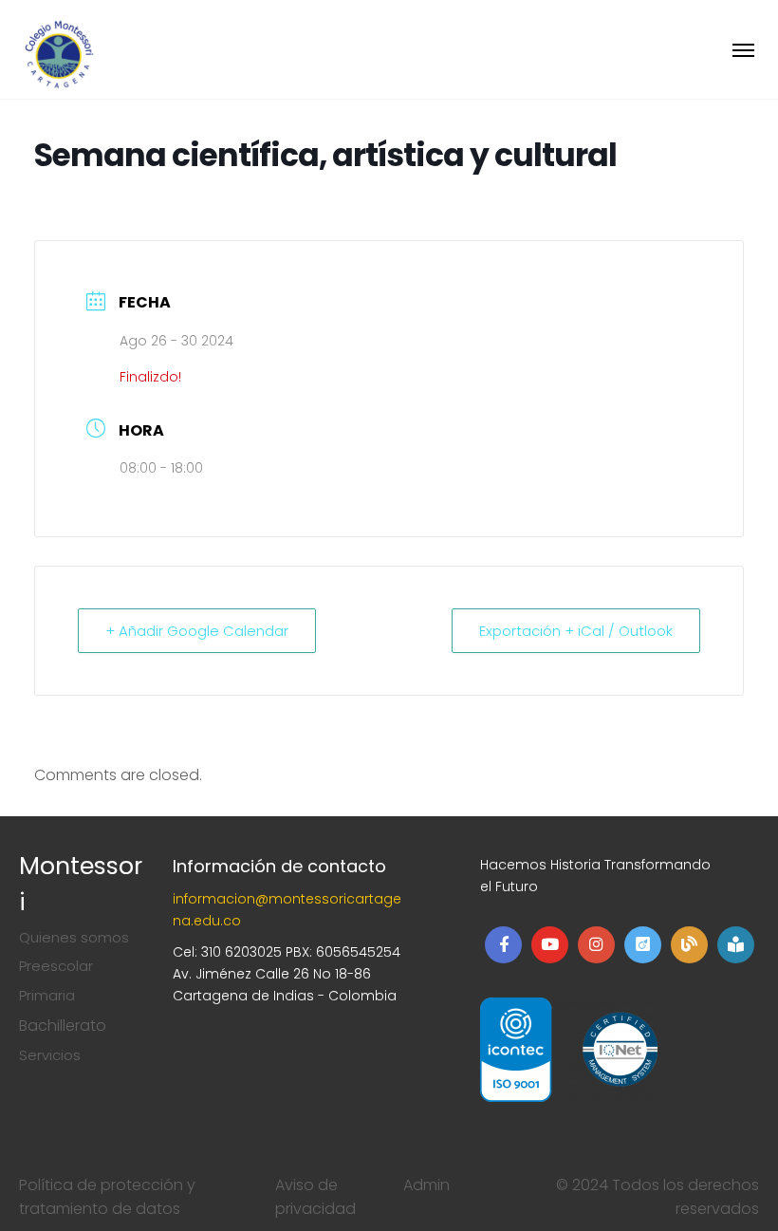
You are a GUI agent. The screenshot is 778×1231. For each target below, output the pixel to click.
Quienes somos (74, 937)
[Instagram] (596, 944)
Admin (426, 1185)
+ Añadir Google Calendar (196, 631)
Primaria (47, 995)
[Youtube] (549, 944)
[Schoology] (735, 944)
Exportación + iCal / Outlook (576, 631)
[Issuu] (642, 944)
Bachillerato (62, 1025)
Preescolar (56, 966)
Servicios (50, 1055)
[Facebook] (503, 944)
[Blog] (689, 944)
